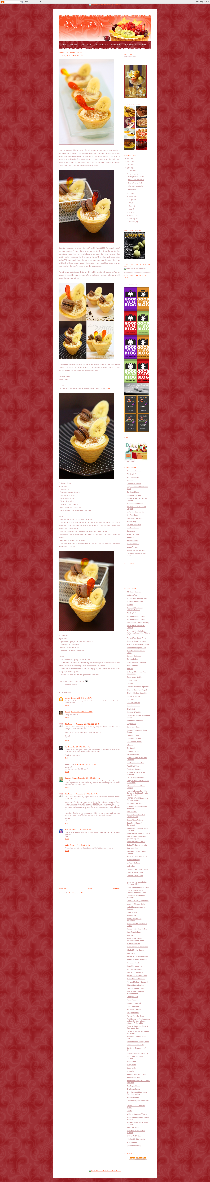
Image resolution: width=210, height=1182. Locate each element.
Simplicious (131, 1061)
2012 (129, 158)
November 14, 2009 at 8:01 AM (89, 778)
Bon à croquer (132, 665)
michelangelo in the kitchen (137, 947)
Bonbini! (130, 480)
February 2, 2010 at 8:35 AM (80, 845)
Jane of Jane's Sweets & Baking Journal (136, 816)
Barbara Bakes (132, 659)
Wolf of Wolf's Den (134, 1136)
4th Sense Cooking (134, 592)
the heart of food (133, 544)
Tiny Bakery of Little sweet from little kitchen (137, 1093)
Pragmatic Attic (133, 1013)
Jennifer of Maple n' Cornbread (134, 824)
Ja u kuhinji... (132, 812)
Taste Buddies (132, 541)
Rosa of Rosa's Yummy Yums (138, 1042)
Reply (67, 705)
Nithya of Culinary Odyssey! (137, 982)
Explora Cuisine (133, 754)
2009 (129, 168)
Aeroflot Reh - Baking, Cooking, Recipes (135, 609)
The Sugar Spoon (133, 1089)
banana (68, 684)
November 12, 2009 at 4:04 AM (81, 712)
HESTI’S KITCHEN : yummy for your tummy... (137, 799)
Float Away (132, 189)
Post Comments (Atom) (77, 893)
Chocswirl (131, 699)
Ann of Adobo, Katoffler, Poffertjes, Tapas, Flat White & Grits (138, 633)
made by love (132, 912)
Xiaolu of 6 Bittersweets (136, 1139)
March (131, 215)
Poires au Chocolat (134, 1009)
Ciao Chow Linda (133, 706)
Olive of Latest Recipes (135, 985)
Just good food (132, 848)
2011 (129, 162)
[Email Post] (86, 681)
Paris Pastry (131, 521)
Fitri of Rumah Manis (135, 503)
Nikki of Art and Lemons (136, 979)
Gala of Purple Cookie (135, 778)
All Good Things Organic (136, 616)
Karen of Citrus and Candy (137, 856)
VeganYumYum (132, 547)
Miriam (67, 712)
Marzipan (130, 935)
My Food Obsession (134, 969)
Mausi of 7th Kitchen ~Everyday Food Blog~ (135, 939)
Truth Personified (133, 1097)
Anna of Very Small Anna (136, 638)
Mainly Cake (131, 915)
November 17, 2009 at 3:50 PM (80, 829)
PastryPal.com (132, 997)
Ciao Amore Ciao (133, 703)
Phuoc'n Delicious (134, 525)
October (132, 193)
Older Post (116, 888)
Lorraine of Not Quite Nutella (138, 901)
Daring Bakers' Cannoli (136, 177)
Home (90, 888)
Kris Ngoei (69, 724)
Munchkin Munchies (134, 966)
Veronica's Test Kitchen (135, 550)
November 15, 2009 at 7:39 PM (87, 794)
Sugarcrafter (131, 1068)
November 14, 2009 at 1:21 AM (85, 764)
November (133, 174)
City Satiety (131, 709)
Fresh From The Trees (136, 180)
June (131, 206)
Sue (66, 747)
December (133, 171)
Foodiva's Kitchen (133, 769)
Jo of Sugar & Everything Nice (138, 833)
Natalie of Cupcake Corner (137, 976)
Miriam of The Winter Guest (137, 956)
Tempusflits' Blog (133, 1077)
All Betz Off (131, 474)
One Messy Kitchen (134, 518)
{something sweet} (134, 1145)
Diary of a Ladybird (134, 495)
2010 (129, 165)
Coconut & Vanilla (133, 712)
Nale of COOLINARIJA (135, 972)
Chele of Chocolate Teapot (137, 690)
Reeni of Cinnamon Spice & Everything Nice (137, 1027)
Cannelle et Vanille (134, 484)
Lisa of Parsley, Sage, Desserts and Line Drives (136, 891)
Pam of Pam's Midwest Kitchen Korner (135, 992)
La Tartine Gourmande (135, 512)
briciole (130, 669)
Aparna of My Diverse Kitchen (138, 644)
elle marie (130, 745)
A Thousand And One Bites (137, 598)
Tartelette (130, 537)
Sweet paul (131, 531)
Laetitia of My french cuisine (137, 869)
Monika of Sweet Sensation (137, 960)
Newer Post (63, 888)
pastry (75, 684)
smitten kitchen (133, 528)
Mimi (66, 829)
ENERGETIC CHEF (134, 751)
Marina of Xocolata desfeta (137, 929)
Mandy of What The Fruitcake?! (134, 920)
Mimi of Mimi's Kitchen (135, 950)
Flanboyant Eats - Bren (135, 763)
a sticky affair (132, 595)
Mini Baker (131, 953)
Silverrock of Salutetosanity (137, 1053)
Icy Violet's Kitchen (134, 803)
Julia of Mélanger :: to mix (137, 845)
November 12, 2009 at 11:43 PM (87, 724)
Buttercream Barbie (134, 677)
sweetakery (131, 1071)
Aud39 (67, 845)
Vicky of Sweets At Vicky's (137, 1114)
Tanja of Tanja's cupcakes (136, 1074)
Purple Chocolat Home (135, 1016)
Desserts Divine (133, 735)
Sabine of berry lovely (135, 1045)
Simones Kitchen (71, 778)
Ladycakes (131, 866)
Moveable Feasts (133, 963)
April (131, 212)
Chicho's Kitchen (133, 696)
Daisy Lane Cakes (133, 727)
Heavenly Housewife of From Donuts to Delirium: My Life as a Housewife (138, 793)
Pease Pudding (132, 1000)
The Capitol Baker (133, 1086)
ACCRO (130, 605)
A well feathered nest (135, 601)
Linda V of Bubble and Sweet (138, 887)
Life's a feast (131, 879)
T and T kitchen (133, 534)
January (132, 222)
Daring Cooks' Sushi (135, 183)
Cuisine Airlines (133, 492)
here (108, 388)
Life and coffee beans (135, 876)
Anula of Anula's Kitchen (136, 641)
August (131, 200)
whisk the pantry (133, 1127)
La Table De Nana (133, 863)
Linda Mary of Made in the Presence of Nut (137, 883)
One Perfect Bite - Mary (135, 988)
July (130, 203)
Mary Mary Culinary (134, 932)
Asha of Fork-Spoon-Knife (136, 648)
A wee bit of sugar (134, 471)
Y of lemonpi (132, 1142)
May (130, 209)
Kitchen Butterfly (133, 860)
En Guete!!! (131, 748)
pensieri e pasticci (134, 1003)
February (132, 219)
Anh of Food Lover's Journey (138, 623)
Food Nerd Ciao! (133, 766)
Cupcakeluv (131, 724)
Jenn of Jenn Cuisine (135, 820)
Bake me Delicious (134, 656)
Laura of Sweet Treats (135, 872)
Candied (130, 683)
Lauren (67, 698)
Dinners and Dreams (134, 742)
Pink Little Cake (133, 1006)
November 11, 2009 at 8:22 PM (81, 698)
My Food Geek (132, 515)
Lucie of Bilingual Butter (136, 904)
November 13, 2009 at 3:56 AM (79, 747)
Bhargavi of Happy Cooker (137, 662)
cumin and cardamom (135, 721)
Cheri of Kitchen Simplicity (137, 693)
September (133, 196)
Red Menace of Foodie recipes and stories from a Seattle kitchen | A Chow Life (138, 1021)
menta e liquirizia (133, 944)
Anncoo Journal (133, 477)
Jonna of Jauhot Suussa (136, 842)
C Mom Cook (132, 680)
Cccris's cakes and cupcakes (138, 687)
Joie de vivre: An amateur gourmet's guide (136, 838)
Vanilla (129, 1111)
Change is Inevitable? (72, 55)
